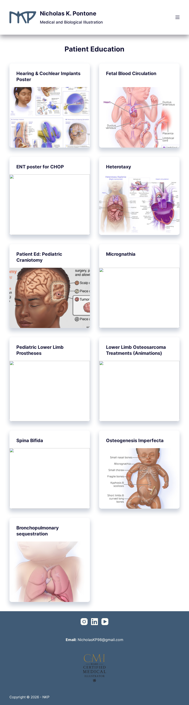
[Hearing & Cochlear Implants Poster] (49, 117)
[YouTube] (104, 621)
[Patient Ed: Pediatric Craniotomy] (49, 298)
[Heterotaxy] (139, 204)
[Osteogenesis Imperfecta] (139, 478)
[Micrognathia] (139, 298)
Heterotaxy (118, 167)
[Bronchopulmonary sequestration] (49, 571)
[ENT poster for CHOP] (49, 204)
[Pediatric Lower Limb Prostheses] (49, 391)
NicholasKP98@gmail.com (100, 639)
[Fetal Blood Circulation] (139, 117)
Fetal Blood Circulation (131, 73)
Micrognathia (121, 254)
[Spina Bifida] (49, 478)
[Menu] (177, 17)
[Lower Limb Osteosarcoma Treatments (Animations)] (139, 391)
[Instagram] (84, 621)
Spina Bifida (29, 440)
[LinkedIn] (94, 621)
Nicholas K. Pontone (68, 13)
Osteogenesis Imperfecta (135, 440)
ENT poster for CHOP (40, 167)
